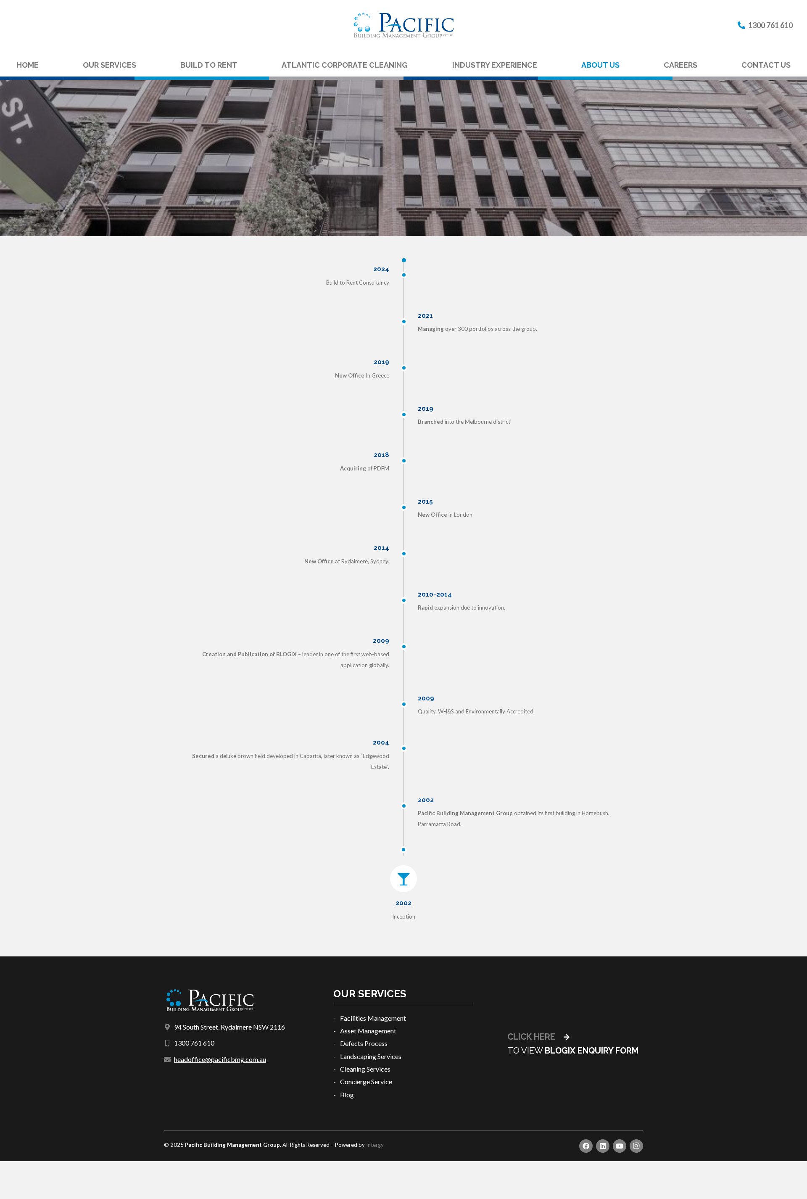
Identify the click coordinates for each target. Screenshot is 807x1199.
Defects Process (364, 1043)
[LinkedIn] (602, 1146)
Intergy (375, 1144)
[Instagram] (636, 1146)
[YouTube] (619, 1146)
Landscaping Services (370, 1056)
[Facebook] (586, 1146)
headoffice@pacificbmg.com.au (220, 1059)
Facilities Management (373, 1018)
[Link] (403, 25)
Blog (347, 1095)
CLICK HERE (532, 1037)
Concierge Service (366, 1081)
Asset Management (368, 1031)
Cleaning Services (365, 1069)
